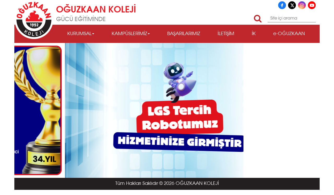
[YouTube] (312, 5)
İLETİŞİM (226, 33)
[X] (292, 5)
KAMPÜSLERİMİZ (129, 33)
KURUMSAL (79, 33)
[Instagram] (302, 5)
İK (254, 33)
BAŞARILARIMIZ (183, 33)
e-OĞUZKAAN (289, 33)
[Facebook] (282, 5)
